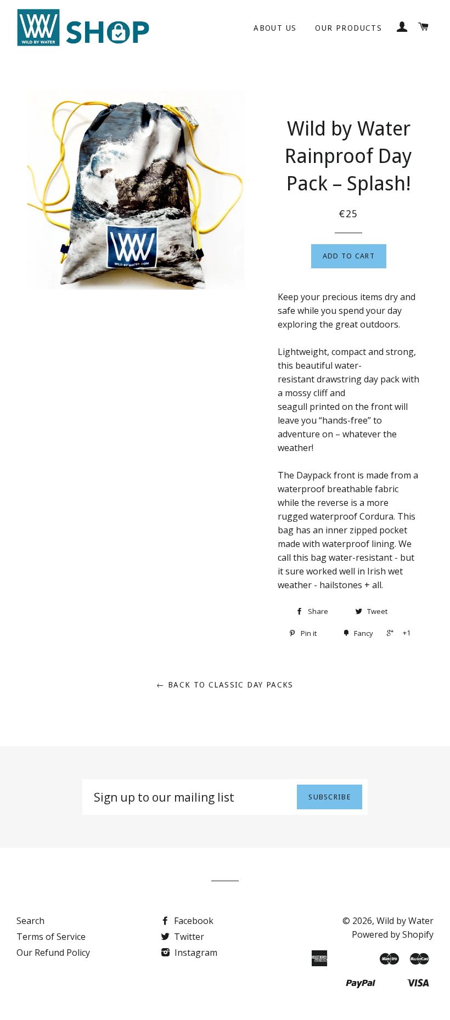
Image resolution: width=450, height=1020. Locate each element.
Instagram (194, 952)
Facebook (192, 921)
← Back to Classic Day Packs (225, 684)
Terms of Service (51, 937)
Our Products (348, 28)
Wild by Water (405, 921)
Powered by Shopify (393, 934)
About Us (275, 28)
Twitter (188, 937)
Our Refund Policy (53, 952)
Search (30, 921)
